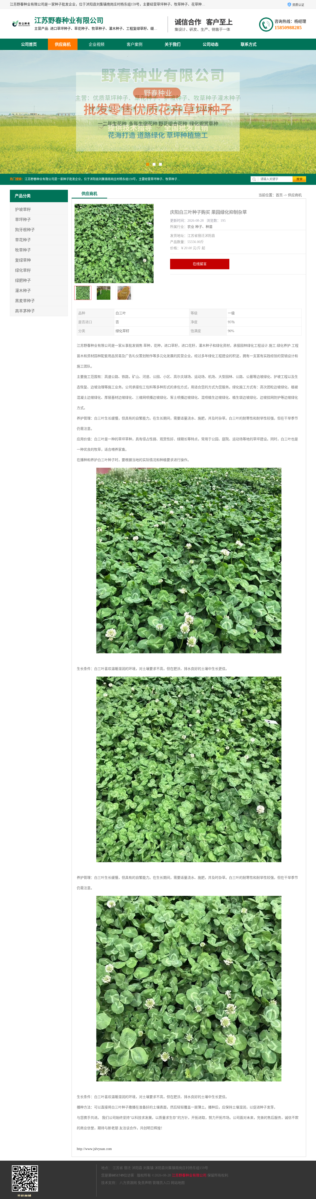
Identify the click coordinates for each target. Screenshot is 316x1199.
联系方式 (249, 44)
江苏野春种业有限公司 (189, 1175)
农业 (190, 227)
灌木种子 (23, 291)
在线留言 (200, 264)
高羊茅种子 (25, 311)
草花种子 (23, 240)
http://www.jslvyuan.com (94, 1149)
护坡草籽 (23, 209)
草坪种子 (23, 220)
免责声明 (145, 1183)
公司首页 (29, 44)
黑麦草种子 (25, 301)
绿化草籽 (23, 270)
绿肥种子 (23, 280)
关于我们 (172, 44)
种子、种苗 (204, 227)
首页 (279, 195)
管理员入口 (161, 1183)
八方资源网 (128, 1183)
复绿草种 (23, 260)
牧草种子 (23, 250)
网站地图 (178, 1183)
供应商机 (63, 44)
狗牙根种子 (25, 230)
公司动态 (210, 44)
